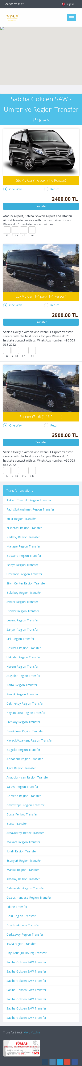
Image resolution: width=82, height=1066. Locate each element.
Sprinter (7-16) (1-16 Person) (41, 416)
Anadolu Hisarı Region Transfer (28, 777)
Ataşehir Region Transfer (23, 676)
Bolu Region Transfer (21, 916)
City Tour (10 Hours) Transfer (26, 953)
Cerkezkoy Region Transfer (25, 934)
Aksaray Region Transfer (23, 879)
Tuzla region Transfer (21, 944)
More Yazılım (32, 1032)
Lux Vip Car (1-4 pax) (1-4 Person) (41, 296)
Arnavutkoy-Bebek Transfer (25, 833)
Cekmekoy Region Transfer (25, 703)
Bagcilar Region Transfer (23, 750)
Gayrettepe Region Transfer (25, 805)
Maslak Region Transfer (23, 870)
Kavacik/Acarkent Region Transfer (30, 740)
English (70, 4)
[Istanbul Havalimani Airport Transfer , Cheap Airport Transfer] (33, 17)
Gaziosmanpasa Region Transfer (29, 897)
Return (54, 189)
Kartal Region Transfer (22, 685)
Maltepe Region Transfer (23, 546)
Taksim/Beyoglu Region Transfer (29, 500)
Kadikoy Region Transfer (23, 537)
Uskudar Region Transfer (23, 657)
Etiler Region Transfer (21, 519)
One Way (15, 189)
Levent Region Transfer (22, 620)
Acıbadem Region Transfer (25, 759)
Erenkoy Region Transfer (23, 722)
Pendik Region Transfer (22, 694)
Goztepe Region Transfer (24, 796)
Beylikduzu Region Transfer (25, 731)
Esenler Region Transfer (23, 611)
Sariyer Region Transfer (22, 629)
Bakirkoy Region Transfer (24, 593)
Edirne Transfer (17, 907)
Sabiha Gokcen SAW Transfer (26, 962)
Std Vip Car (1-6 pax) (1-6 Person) (41, 180)
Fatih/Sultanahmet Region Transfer (30, 509)
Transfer (41, 206)
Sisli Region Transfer (20, 639)
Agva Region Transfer (21, 768)
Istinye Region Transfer (22, 565)
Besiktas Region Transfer (24, 648)
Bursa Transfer (17, 824)
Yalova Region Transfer (22, 787)
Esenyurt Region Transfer (24, 861)
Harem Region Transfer (22, 666)
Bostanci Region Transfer (24, 556)
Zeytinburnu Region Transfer (26, 713)
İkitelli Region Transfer (22, 851)
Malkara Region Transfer (23, 842)
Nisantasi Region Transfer (24, 528)
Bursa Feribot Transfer (22, 814)
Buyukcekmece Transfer (23, 925)
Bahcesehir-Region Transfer (26, 888)
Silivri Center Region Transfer (26, 583)
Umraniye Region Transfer (24, 574)
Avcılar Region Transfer (22, 602)
